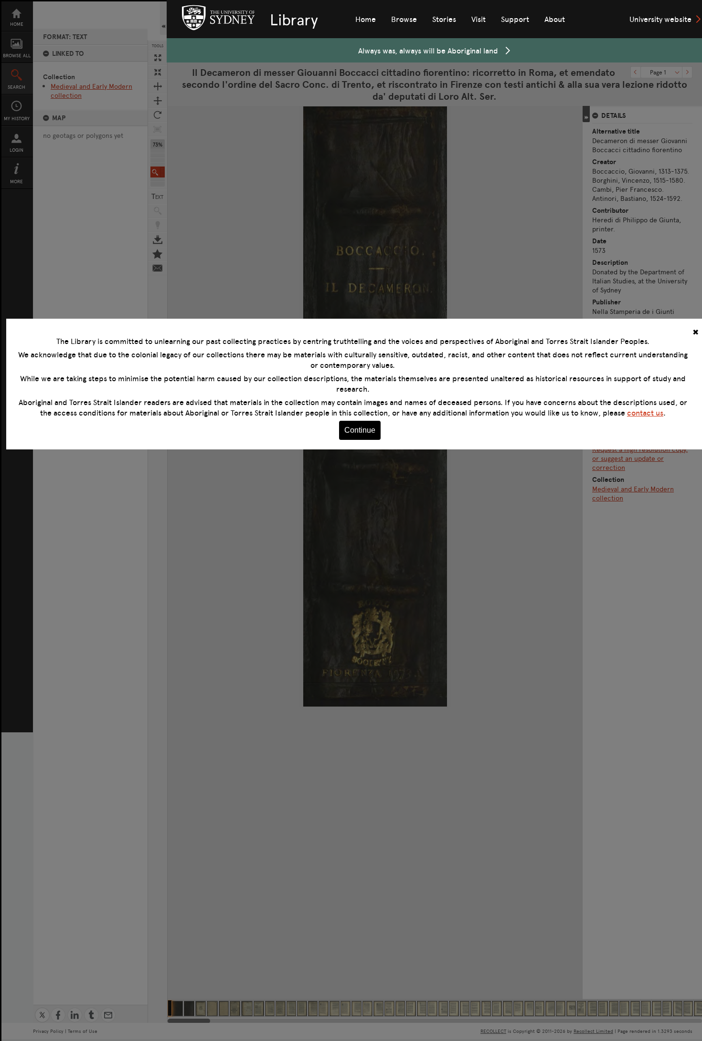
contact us (645, 412)
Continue (359, 430)
